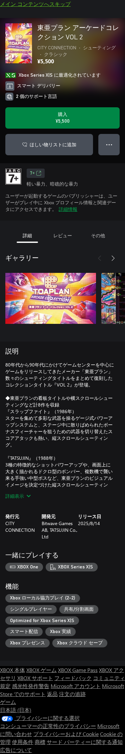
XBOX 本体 (12, 669)
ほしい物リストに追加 (53, 144)
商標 (40, 741)
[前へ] (99, 258)
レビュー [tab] (62, 235)
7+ (32, 173)
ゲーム (8, 701)
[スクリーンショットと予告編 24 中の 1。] (50, 298)
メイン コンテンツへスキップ (35, 3)
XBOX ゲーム (41, 669)
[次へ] (113, 258)
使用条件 (22, 741)
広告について (16, 749)
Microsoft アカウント (76, 685)
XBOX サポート (35, 677)
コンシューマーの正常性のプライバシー (48, 725)
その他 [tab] (98, 235)
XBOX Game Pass (78, 669)
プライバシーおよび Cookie (66, 733)
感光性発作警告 (30, 685)
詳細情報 (68, 209)
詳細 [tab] (27, 235)
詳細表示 (14, 496)
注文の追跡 (72, 693)
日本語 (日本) (15, 709)
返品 (52, 693)
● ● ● (109, 144)
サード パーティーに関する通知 (85, 741)
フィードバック (73, 677)
